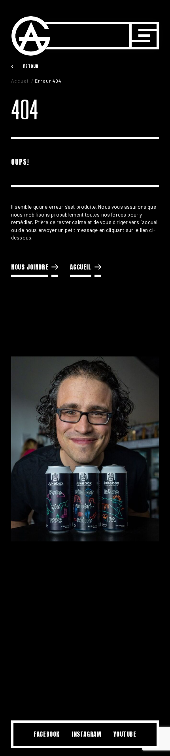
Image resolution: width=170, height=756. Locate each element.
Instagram (86, 734)
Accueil (20, 80)
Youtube (124, 734)
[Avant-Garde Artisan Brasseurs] (31, 36)
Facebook (47, 734)
